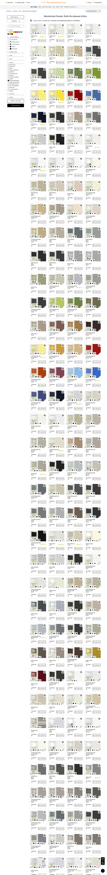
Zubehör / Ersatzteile (16, 100)
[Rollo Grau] (10, 34)
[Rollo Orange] (14, 32)
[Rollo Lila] (18, 32)
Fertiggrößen (14, 21)
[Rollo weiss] (8, 32)
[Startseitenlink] (53, 2)
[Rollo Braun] (8, 34)
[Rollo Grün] (21, 32)
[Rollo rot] (16, 32)
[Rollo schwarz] (12, 34)
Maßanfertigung (14, 17)
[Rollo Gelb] (12, 32)
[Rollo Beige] (10, 32)
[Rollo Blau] (19, 32)
